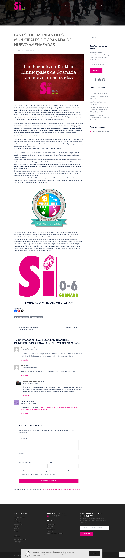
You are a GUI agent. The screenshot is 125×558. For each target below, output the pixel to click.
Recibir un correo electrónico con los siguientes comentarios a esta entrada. (45, 471)
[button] (94, 553)
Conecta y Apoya (71, 327)
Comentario (23, 438)
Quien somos (68, 6)
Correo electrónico (25, 462)
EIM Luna (50, 531)
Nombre (22, 453)
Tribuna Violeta (26, 401)
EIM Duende (51, 529)
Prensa (16, 531)
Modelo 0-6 (93, 6)
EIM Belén (50, 526)
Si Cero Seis (20, 50)
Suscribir (96, 70)
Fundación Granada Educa (55, 533)
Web (51, 462)
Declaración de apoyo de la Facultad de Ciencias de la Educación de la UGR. (99, 109)
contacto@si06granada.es (101, 131)
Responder (24, 360)
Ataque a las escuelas (21, 317)
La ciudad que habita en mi (98, 93)
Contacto (107, 6)
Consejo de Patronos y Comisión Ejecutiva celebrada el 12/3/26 (99, 117)
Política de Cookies (20, 539)
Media (100, 6)
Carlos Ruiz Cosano (36, 317)
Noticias (85, 6)
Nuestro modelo (19, 517)
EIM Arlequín (51, 524)
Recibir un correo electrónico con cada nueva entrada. (38, 474)
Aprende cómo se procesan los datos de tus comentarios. (61, 489)
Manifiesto (78, 6)
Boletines (17, 526)
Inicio (61, 6)
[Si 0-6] (20, 6)
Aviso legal (17, 542)
